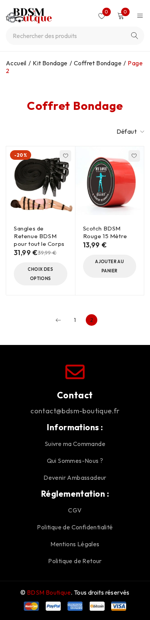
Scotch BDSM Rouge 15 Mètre (105, 232)
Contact (75, 395)
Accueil (16, 63)
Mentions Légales (74, 544)
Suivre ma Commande (75, 444)
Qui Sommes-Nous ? (75, 460)
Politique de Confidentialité (75, 527)
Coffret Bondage (98, 63)
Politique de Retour (75, 561)
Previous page (58, 320)
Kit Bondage (50, 63)
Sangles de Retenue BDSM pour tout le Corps (39, 236)
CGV (75, 510)
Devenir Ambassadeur (75, 477)
